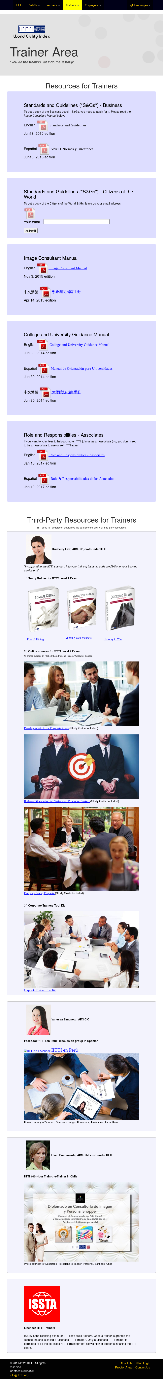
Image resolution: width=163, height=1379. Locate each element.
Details (33, 5)
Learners (52, 5)
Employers (92, 5)
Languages (140, 5)
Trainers (71, 5)
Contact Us (142, 1367)
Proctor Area (123, 1367)
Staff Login (143, 1363)
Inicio (19, 5)
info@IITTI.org (19, 1375)
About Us (126, 1363)
